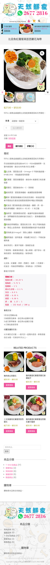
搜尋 (6, 451)
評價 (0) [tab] (30, 146)
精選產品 (9, 477)
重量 (7, 121)
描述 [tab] (9, 146)
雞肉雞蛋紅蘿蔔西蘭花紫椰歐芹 (38, 26)
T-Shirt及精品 (11, 465)
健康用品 (9, 468)
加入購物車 (17, 128)
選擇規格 (31, 31)
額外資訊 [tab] (19, 146)
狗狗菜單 (12, 138)
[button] (42, 53)
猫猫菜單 (9, 474)
